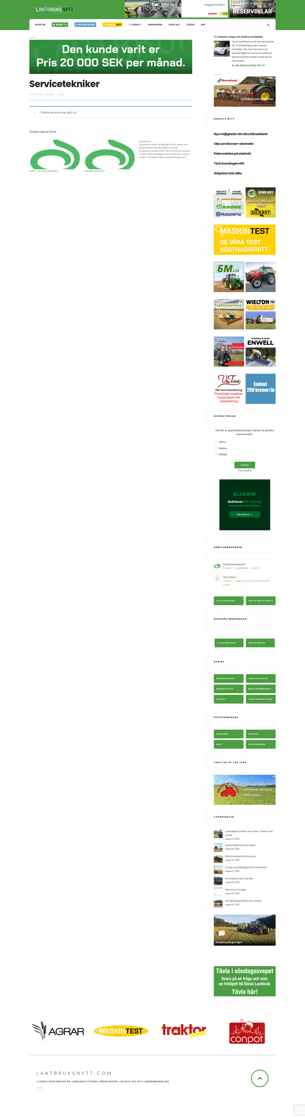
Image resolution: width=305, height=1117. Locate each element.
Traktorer (222, 734)
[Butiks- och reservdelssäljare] (55, 154)
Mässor (220, 699)
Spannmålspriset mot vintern (240, 844)
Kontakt (174, 24)
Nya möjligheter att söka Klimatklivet (241, 134)
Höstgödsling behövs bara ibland (243, 900)
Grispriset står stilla (228, 173)
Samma (223, 448)
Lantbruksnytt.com (75, 1073)
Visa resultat (245, 470)
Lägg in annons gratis (260, 601)
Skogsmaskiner (256, 744)
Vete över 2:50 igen (235, 889)
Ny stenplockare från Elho (239, 878)
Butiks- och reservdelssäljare (43, 170)
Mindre (223, 454)
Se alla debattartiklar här (247, 65)
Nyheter (40, 24)
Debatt (137, 24)
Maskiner (253, 734)
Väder (190, 24)
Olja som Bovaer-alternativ (234, 144)
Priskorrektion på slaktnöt (232, 154)
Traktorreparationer (260, 699)
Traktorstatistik (258, 678)
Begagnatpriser (225, 678)
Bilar (219, 744)
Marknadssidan (224, 689)
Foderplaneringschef (94, 170)
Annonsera (155, 24)
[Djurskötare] (166, 149)
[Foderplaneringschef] (110, 154)
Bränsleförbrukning (259, 689)
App (203, 24)
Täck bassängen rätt (229, 163)
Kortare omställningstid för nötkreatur (246, 867)
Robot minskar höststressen (240, 856)
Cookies (40, 1087)
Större (222, 441)
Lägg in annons (256, 643)
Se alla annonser (225, 601)
